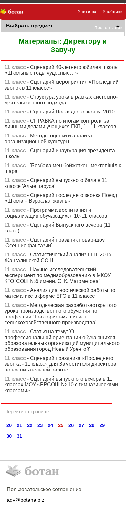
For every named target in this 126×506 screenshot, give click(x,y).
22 (29, 425)
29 (102, 425)
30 (9, 436)
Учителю (87, 11)
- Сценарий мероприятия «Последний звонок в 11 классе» (62, 85)
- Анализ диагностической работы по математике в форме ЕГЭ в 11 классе (60, 293)
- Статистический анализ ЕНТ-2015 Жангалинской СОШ (58, 257)
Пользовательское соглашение (44, 489)
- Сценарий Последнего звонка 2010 (60, 111)
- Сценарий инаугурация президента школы (60, 153)
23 (40, 425)
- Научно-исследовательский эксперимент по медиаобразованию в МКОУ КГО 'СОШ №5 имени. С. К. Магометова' (58, 275)
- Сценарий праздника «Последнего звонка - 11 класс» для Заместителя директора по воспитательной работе (60, 363)
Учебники (113, 11)
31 (19, 436)
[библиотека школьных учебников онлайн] (13, 12)
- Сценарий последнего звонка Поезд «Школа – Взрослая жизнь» (61, 198)
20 (9, 425)
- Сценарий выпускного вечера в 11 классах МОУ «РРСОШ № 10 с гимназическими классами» (61, 384)
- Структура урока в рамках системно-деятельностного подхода (61, 99)
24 (50, 425)
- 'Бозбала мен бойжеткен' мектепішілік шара (63, 168)
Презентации (108, 28)
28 (91, 425)
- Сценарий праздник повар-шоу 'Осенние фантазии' (55, 242)
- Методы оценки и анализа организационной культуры (48, 138)
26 (71, 425)
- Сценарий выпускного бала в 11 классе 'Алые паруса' (56, 183)
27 (81, 425)
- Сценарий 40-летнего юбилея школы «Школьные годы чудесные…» (62, 70)
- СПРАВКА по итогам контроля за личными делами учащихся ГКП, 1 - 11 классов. (61, 123)
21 (19, 425)
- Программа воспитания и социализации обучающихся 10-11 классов (56, 213)
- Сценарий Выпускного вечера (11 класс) (57, 227)
